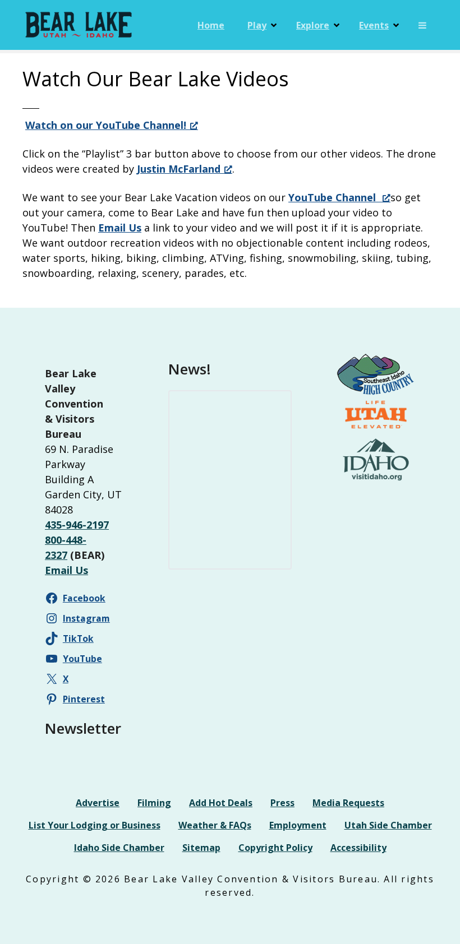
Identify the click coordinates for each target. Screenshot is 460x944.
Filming (154, 803)
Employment (297, 825)
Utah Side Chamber (388, 825)
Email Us (119, 227)
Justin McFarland (178, 168)
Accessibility (358, 847)
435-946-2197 (77, 524)
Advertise (97, 803)
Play (256, 25)
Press (282, 803)
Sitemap (201, 847)
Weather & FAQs (214, 825)
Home (210, 25)
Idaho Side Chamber (119, 847)
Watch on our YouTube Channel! (105, 125)
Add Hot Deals (220, 803)
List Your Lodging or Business (94, 825)
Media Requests (348, 803)
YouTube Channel (333, 197)
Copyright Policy (275, 847)
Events (374, 25)
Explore (312, 25)
